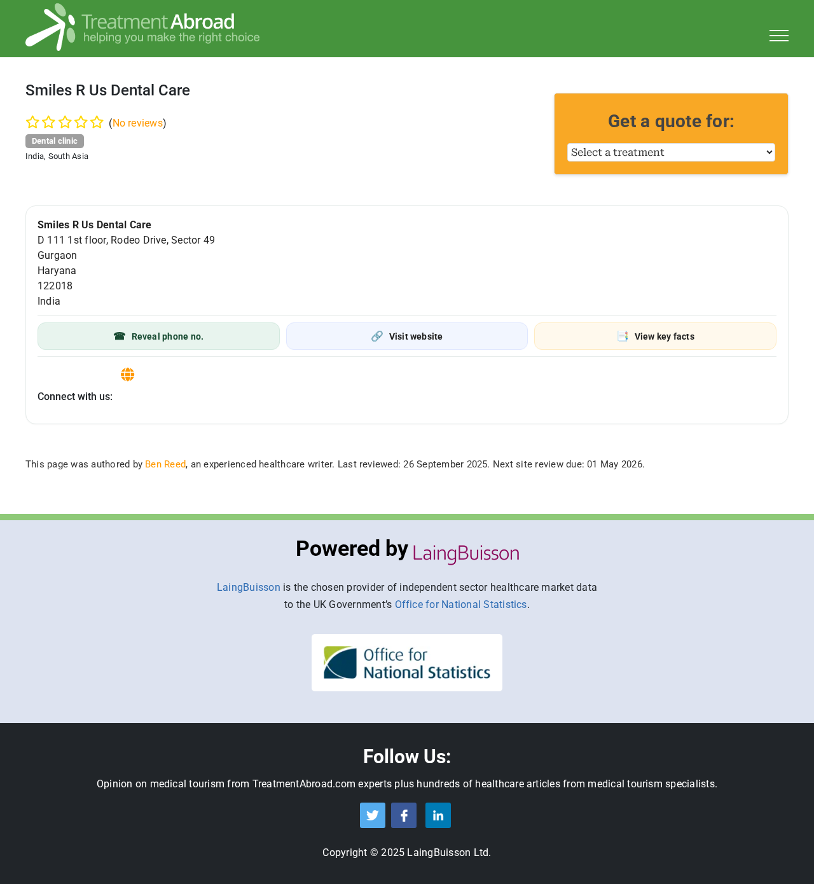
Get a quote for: (671, 121)
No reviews (138, 123)
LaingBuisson (248, 587)
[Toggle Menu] (779, 35)
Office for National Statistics (461, 604)
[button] (159, 336)
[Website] (127, 375)
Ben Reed (165, 464)
